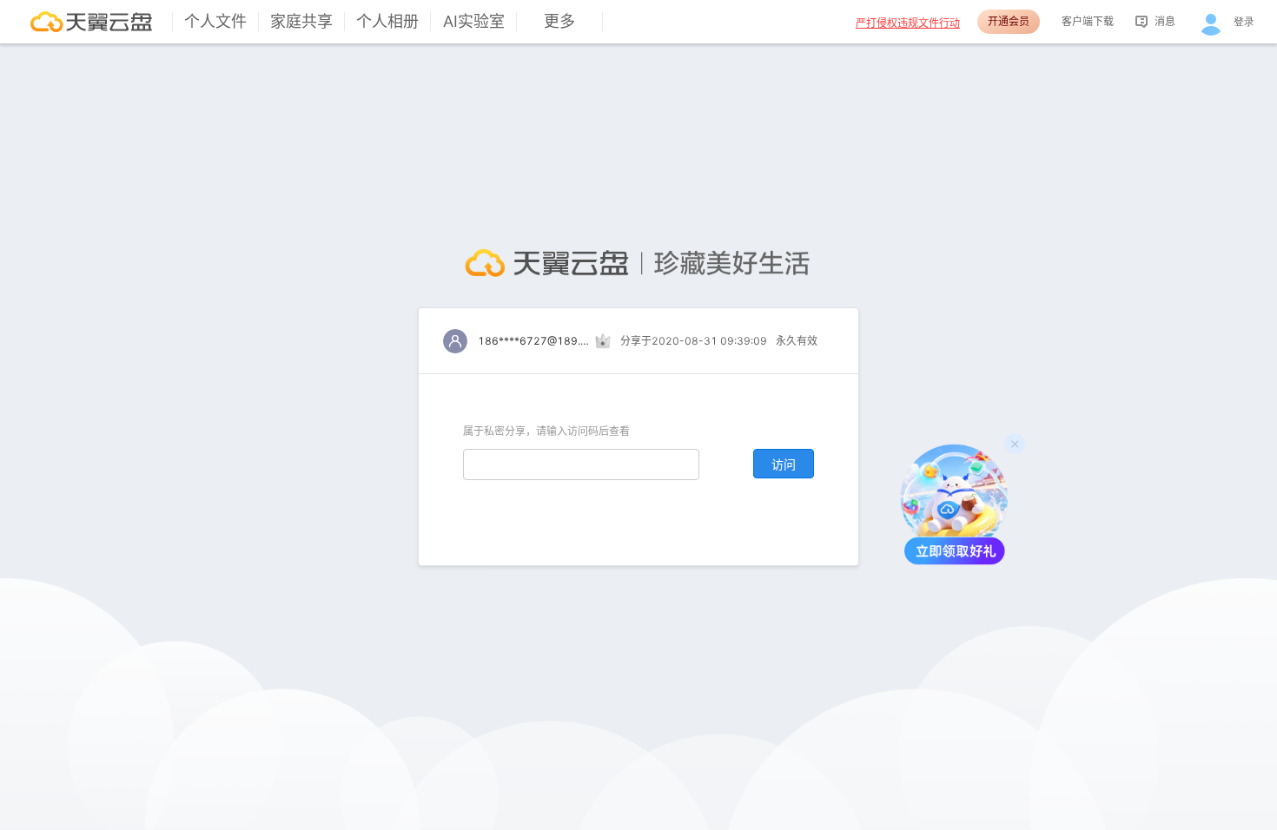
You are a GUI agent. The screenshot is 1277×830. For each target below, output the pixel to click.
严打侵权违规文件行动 (908, 23)
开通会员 (1008, 21)
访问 (783, 464)
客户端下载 (1088, 21)
